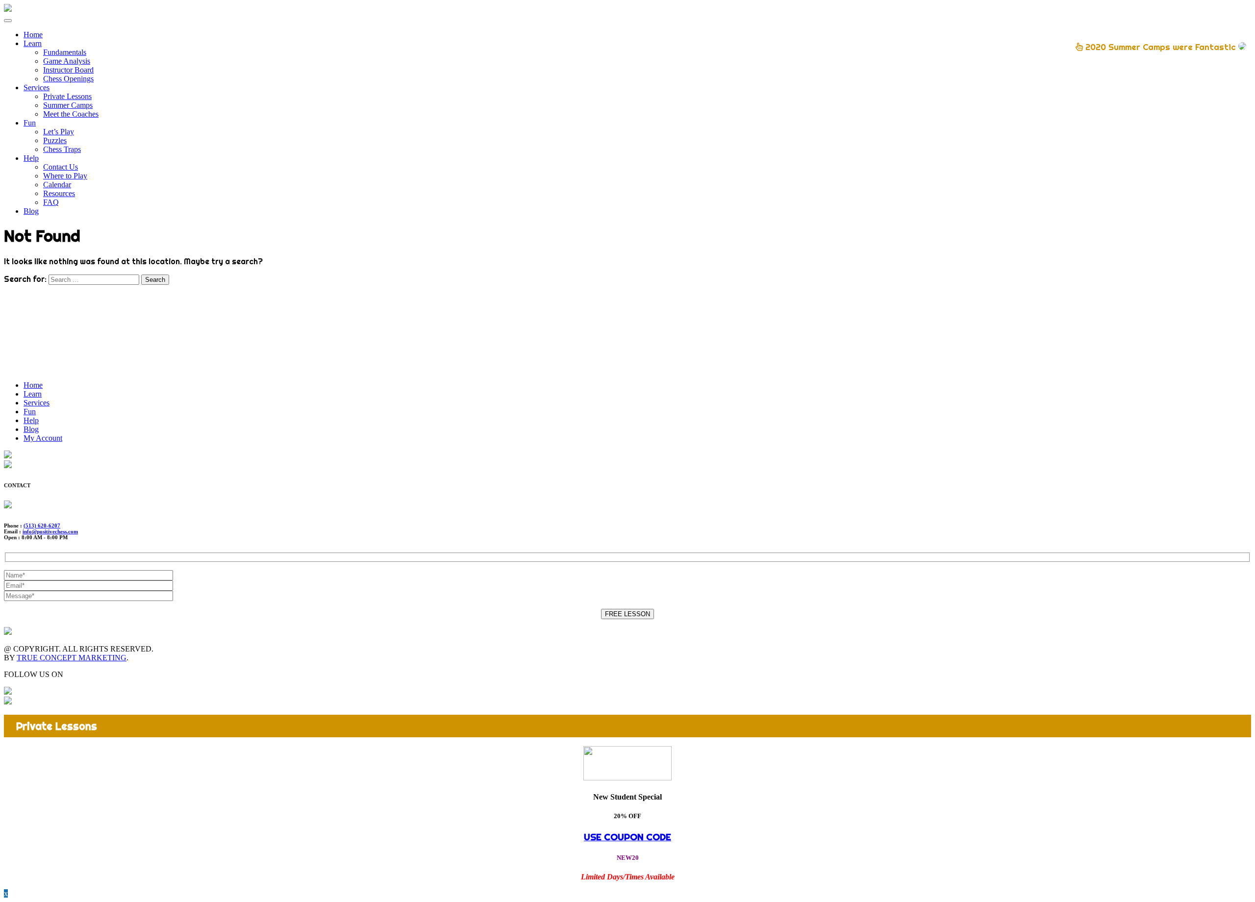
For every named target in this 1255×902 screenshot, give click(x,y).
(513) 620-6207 (42, 525)
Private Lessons (67, 96)
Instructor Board (68, 70)
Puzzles (55, 140)
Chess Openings (68, 79)
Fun (30, 123)
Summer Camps (68, 105)
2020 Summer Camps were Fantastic (1160, 47)
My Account (43, 438)
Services (37, 87)
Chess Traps (62, 149)
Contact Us (60, 167)
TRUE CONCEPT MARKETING (71, 657)
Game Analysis (66, 61)
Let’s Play (58, 131)
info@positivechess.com (50, 531)
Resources (59, 193)
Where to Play (65, 176)
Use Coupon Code (627, 837)
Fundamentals (64, 52)
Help (31, 158)
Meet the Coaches (71, 114)
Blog (31, 211)
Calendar (57, 184)
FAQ (51, 202)
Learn (33, 43)
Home (33, 34)
